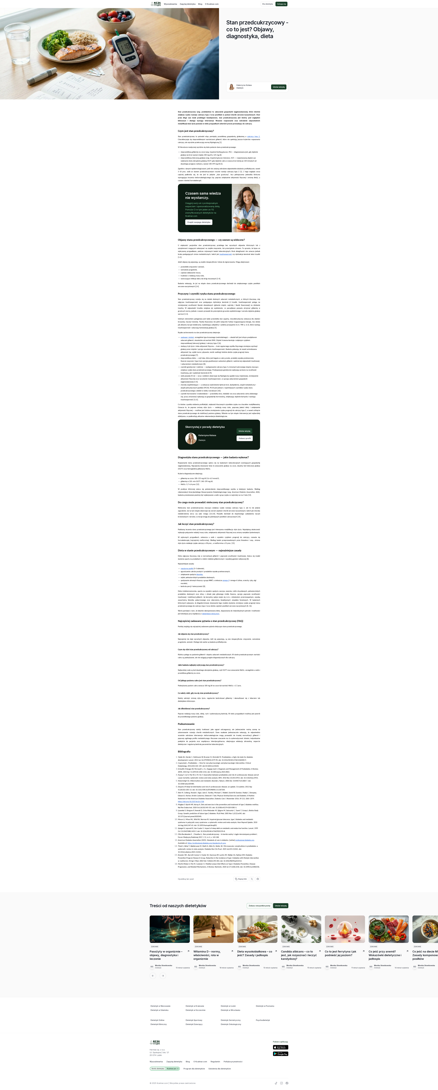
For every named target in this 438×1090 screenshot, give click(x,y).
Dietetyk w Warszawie (160, 1006)
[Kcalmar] (156, 4)
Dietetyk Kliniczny (159, 1024)
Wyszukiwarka (170, 4)
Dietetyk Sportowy (194, 1020)
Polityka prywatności (233, 1061)
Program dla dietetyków (194, 1069)
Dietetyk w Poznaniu (265, 1006)
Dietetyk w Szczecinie (195, 1010)
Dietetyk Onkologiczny (231, 1024)
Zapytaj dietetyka (188, 4)
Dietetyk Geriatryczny (231, 1020)
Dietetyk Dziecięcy (194, 1024)
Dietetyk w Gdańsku (159, 1010)
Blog (200, 4)
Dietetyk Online (157, 1020)
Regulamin (215, 1061)
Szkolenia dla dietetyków (220, 1069)
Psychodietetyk (263, 1020)
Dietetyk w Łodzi (228, 1006)
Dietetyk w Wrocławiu (230, 1010)
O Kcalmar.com (212, 4)
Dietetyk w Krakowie (195, 1006)
